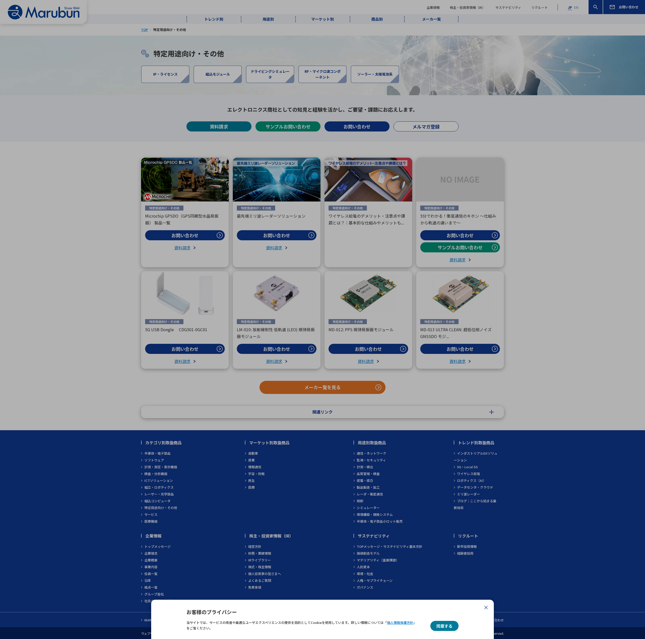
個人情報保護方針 (400, 622)
